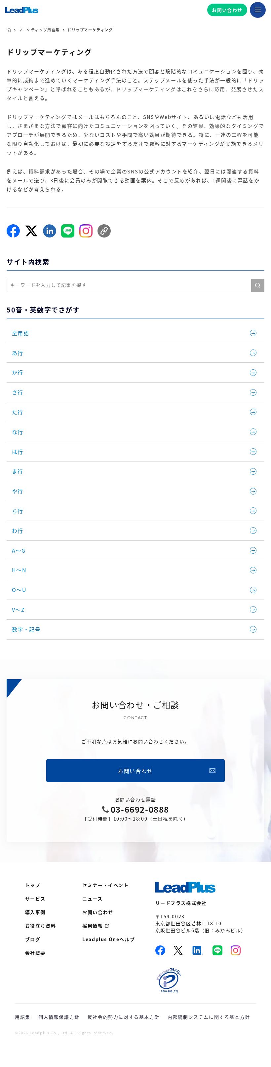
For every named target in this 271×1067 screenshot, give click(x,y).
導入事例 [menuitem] (35, 912)
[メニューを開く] (258, 10)
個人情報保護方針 (59, 1016)
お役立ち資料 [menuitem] (40, 925)
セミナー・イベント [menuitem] (105, 885)
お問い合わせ (227, 10)
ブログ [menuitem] (33, 939)
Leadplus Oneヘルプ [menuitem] (108, 939)
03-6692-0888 (140, 809)
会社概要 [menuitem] (35, 952)
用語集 (22, 1016)
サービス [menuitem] (35, 898)
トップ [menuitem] (33, 885)
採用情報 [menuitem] (92, 925)
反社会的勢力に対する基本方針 (124, 1016)
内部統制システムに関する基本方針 (209, 1016)
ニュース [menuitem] (92, 898)
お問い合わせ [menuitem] (97, 912)
